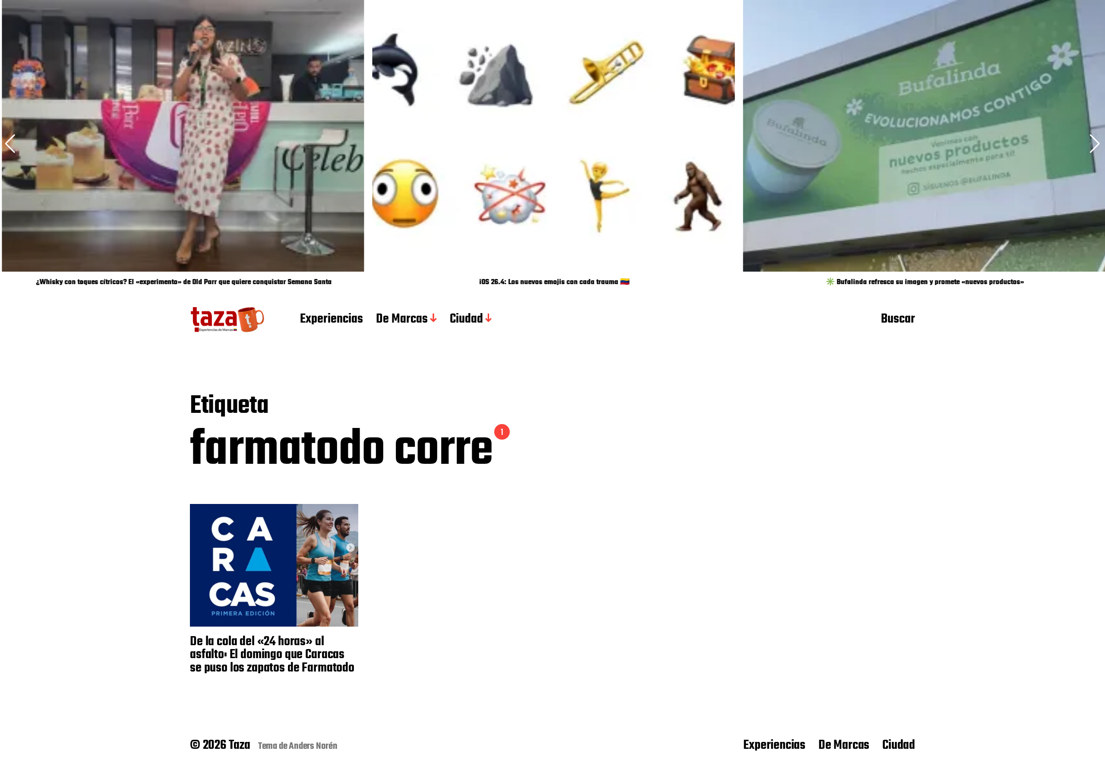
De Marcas (402, 319)
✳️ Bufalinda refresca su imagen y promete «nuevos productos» (923, 282)
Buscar (898, 319)
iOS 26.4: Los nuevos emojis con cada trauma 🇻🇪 (552, 282)
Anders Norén (313, 746)
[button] (1095, 143)
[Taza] (227, 319)
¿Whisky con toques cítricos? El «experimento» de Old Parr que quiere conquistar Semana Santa (182, 282)
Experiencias (331, 319)
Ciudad (466, 319)
